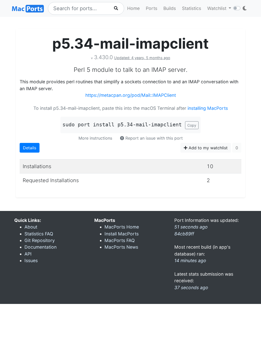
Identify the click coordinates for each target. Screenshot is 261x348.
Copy (191, 125)
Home (133, 8)
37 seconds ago (191, 287)
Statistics (191, 8)
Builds (169, 8)
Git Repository (39, 240)
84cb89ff (184, 233)
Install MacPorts (122, 233)
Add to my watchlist (207, 147)
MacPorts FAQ (120, 240)
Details (29, 147)
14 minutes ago (190, 260)
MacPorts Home (122, 227)
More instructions (95, 138)
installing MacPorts (208, 108)
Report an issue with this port (153, 138)
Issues (31, 260)
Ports (151, 8)
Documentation (40, 247)
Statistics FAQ (38, 233)
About (30, 227)
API (28, 254)
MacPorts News (121, 247)
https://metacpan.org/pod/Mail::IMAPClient (130, 95)
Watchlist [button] (217, 8)
